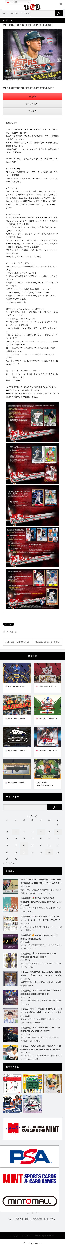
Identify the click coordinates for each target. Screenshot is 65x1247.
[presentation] (32, 96)
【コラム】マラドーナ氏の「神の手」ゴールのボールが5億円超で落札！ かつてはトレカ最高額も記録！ (41, 1011)
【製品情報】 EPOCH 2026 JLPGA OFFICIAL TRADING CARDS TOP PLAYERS (40, 900)
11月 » (11, 863)
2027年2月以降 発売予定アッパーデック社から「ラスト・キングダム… (39, 1039)
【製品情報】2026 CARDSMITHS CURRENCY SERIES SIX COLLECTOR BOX (41, 992)
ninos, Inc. (37, 1243)
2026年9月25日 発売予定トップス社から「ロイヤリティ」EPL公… (40, 965)
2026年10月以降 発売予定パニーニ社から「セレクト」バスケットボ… (41, 947)
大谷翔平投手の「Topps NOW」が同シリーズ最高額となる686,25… (40, 984)
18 (24, 845)
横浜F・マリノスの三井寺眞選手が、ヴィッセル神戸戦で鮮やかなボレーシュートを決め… (40, 891)
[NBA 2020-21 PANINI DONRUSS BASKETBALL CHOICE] (12, 1104)
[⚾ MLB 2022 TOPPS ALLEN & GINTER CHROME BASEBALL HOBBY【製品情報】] (32, 1104)
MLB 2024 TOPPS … (16, 750)
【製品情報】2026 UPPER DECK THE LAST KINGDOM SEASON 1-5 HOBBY (40, 1029)
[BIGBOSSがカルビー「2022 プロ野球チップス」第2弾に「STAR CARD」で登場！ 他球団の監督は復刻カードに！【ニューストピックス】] (32, 1083)
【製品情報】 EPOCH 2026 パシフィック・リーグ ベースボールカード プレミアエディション (40, 918)
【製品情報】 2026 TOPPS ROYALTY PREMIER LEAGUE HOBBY (38, 955)
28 (49, 852)
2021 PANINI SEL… (47, 686)
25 (24, 852)
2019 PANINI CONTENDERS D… (44, 784)
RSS (37, 1213)
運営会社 (19, 1219)
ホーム (11, 1219)
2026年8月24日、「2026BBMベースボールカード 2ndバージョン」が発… (40, 1057)
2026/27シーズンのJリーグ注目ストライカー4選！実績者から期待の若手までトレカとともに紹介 (41, 881)
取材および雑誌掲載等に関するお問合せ (40, 1219)
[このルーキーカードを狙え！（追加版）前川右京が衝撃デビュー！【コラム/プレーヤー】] (52, 1083)
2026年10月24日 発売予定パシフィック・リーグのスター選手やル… (41, 929)
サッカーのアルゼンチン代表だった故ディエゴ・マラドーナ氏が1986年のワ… (40, 1021)
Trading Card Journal (30, 1236)
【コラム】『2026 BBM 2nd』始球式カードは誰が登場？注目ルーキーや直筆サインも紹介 (40, 1047)
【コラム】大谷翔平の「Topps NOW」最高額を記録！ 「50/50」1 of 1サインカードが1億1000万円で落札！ (40, 974)
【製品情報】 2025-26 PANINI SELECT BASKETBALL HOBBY (39, 937)
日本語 (14, 2)
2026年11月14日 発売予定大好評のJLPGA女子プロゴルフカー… (40, 910)
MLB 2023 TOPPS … (16, 718)
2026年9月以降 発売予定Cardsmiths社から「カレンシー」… (40, 1002)
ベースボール (11, 632)
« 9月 (5, 863)
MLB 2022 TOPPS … (16, 783)
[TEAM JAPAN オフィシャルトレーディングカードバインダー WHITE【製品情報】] (12, 1083)
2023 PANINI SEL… (16, 686)
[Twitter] (28, 1213)
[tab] (32, 96)
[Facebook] (32, 1213)
